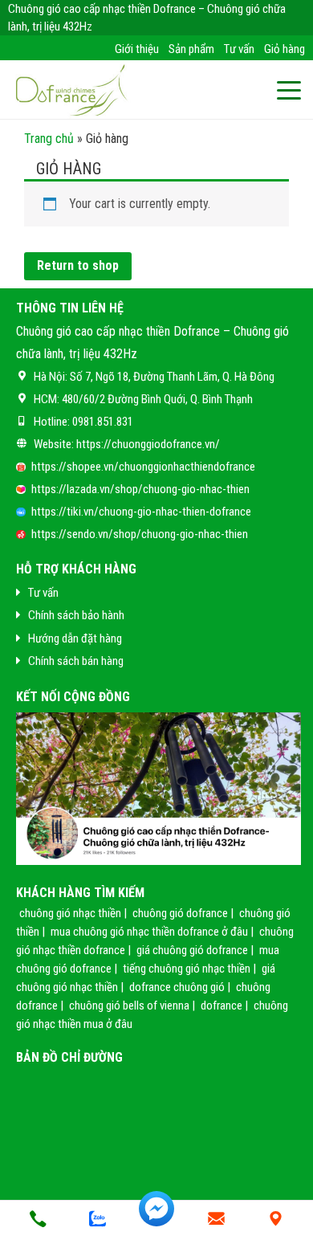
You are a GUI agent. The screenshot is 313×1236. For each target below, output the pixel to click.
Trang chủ (49, 138)
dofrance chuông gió (177, 987)
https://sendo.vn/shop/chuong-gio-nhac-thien (139, 534)
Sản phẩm (191, 49)
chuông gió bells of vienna (129, 1005)
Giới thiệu (137, 49)
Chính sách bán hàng (76, 661)
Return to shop (78, 265)
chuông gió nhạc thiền (70, 913)
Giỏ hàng (284, 49)
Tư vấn (239, 49)
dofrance (221, 1005)
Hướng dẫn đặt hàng (75, 638)
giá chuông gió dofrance (192, 950)
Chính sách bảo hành (76, 615)
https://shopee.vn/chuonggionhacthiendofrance (143, 466)
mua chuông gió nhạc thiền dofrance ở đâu (149, 931)
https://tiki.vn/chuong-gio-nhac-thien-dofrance (141, 511)
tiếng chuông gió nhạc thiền (186, 968)
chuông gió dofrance (180, 913)
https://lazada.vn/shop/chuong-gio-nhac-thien (140, 489)
